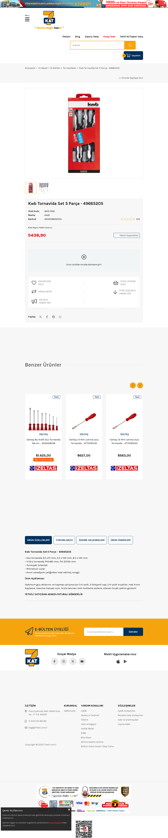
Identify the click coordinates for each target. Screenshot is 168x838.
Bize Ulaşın (86, 737)
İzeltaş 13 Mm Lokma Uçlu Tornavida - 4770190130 (84, 441)
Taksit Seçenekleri (129, 235)
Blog (77, 36)
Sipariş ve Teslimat (90, 715)
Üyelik (84, 711)
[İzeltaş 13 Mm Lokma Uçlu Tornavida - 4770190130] (84, 412)
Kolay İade (109, 36)
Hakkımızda (69, 711)
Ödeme (84, 720)
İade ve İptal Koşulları (128, 720)
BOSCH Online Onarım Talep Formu (97, 746)
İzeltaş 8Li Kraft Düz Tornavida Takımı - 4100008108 (43, 441)
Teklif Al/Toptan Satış (131, 36)
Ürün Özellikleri (38, 540)
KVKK (83, 733)
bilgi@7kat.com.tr (38, 727)
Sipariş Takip (92, 36)
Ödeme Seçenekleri (92, 540)
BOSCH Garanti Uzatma (92, 742)
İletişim (67, 36)
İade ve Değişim (88, 724)
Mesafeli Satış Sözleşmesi (130, 715)
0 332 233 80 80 (37, 721)
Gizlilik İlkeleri (87, 728)
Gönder (133, 631)
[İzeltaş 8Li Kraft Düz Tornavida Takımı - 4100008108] (43, 412)
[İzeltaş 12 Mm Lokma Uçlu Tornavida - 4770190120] (124, 412)
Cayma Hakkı (124, 724)
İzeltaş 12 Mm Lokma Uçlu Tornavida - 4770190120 (124, 441)
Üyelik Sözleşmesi (126, 711)
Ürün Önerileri (121, 540)
